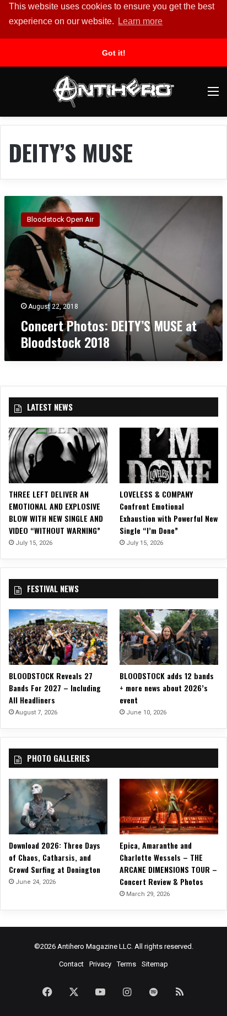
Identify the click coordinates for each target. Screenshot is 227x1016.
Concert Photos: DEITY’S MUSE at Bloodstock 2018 (109, 333)
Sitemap (155, 964)
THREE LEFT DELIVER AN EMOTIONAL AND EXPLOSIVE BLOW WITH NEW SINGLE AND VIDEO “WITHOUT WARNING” (56, 512)
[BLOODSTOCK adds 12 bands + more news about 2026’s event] (169, 637)
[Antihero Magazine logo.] (113, 91)
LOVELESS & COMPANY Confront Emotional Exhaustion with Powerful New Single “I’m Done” (169, 512)
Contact (71, 964)
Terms (126, 964)
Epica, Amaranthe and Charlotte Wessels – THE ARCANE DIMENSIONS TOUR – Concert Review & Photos (168, 863)
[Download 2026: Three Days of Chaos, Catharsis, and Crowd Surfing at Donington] (58, 806)
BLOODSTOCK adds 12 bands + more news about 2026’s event (167, 688)
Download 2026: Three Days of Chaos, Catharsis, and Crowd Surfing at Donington (54, 857)
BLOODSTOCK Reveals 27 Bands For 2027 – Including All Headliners (55, 688)
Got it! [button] (114, 52)
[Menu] (213, 95)
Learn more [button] (140, 21)
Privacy (100, 964)
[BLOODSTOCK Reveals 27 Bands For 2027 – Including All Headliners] (58, 637)
